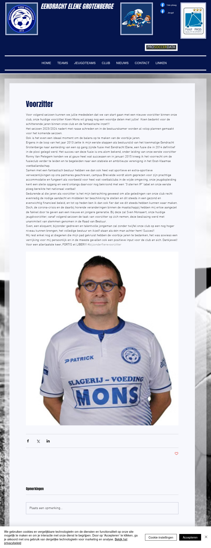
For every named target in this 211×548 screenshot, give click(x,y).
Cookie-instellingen (161, 537)
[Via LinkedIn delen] (48, 441)
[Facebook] (162, 5)
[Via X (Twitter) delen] (38, 441)
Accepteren (190, 537)
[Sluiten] (206, 537)
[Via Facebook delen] (28, 441)
